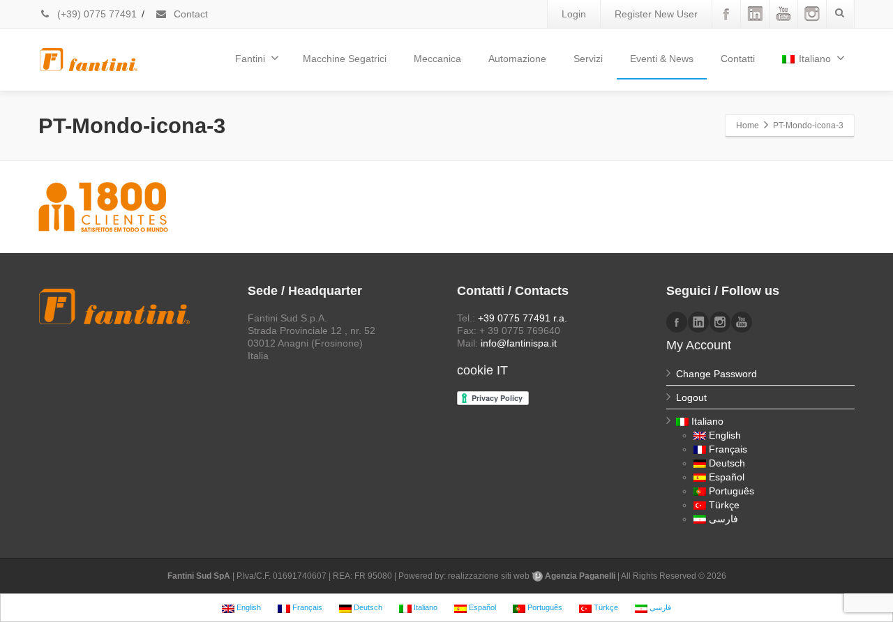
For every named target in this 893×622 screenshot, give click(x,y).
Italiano (815, 58)
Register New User (656, 14)
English (725, 435)
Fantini (250, 58)
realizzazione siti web (489, 576)
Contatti (738, 58)
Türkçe (724, 504)
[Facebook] (726, 14)
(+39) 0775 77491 (95, 14)
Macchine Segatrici (345, 58)
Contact (189, 14)
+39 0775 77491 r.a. (522, 318)
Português (731, 490)
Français (728, 449)
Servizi (588, 58)
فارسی (723, 518)
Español (726, 477)
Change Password (716, 373)
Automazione (517, 58)
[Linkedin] (755, 14)
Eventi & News (661, 58)
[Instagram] (812, 14)
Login (574, 14)
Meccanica (437, 58)
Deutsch (727, 463)
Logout (691, 397)
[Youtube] (783, 14)
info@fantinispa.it (519, 343)
